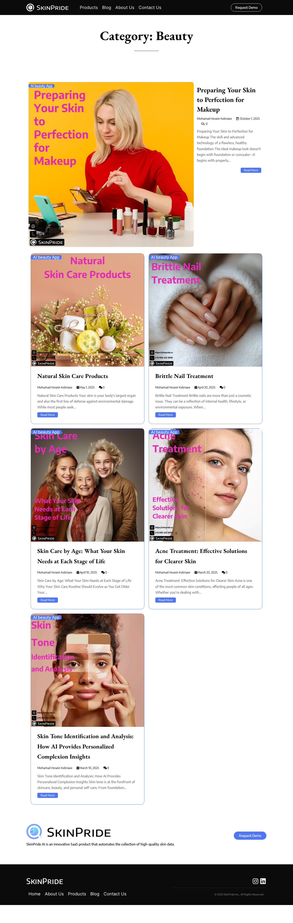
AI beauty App (41, 86)
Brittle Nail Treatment (184, 376)
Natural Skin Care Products (72, 376)
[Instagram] (255, 881)
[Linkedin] (263, 881)
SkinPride (44, 881)
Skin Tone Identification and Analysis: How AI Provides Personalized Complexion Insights (85, 746)
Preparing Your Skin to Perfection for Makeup (226, 99)
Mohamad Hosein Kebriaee (214, 118)
